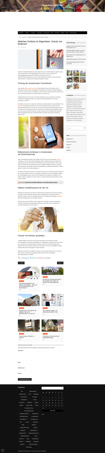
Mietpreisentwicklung (24, 427)
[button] (2, 450)
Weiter (59, 262)
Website (19, 373)
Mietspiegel (23, 430)
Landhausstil (35, 421)
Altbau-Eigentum (70, 110)
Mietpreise (34, 424)
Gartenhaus (29, 402)
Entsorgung (39, 32)
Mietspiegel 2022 (22, 433)
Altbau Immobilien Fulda (72, 112)
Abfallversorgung (71, 103)
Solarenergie (35, 441)
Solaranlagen (28, 441)
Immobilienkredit (34, 416)
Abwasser (81, 118)
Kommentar (20, 350)
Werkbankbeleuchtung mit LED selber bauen (76, 59)
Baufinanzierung (22, 394)
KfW (21, 421)
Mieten (23, 424)
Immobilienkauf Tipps (24, 416)
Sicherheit (57, 32)
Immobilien (59, 196)
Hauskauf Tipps (29, 405)
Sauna (28, 438)
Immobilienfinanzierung (28, 410)
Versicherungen (73, 32)
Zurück (22, 262)
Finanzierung (46, 32)
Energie (33, 32)
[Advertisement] (52, 22)
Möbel (36, 435)
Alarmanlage (79, 110)
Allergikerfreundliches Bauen (74, 104)
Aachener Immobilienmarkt (73, 108)
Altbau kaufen (74, 114)
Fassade (35, 399)
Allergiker (79, 106)
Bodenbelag (36, 394)
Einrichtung (35, 396)
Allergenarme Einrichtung (73, 99)
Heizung (36, 405)
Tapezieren (22, 444)
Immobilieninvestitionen (24, 413)
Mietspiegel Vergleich (25, 435)
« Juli (43, 414)
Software (62, 32)
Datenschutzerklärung (71, 141)
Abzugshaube (74, 116)
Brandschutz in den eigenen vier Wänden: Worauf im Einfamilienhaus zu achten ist (27, 312)
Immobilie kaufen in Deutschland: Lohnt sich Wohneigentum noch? (75, 47)
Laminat (27, 421)
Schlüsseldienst (35, 438)
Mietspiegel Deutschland (33, 433)
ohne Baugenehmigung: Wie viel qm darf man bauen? (75, 63)
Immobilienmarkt (23, 419)
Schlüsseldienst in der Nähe (30, 88)
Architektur (20, 32)
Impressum (68, 144)
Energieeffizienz (24, 399)
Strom (67, 32)
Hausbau (36, 402)
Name (19, 362)
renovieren (21, 438)
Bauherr (27, 32)
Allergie (83, 108)
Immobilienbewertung (29, 408)
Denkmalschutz (24, 396)
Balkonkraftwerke (32, 391)
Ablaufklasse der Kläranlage (73, 120)
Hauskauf (21, 405)
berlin (30, 394)
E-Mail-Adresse (21, 367)
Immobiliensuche (34, 419)
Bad (22, 391)
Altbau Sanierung (77, 101)
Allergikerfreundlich (71, 106)
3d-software (79, 103)
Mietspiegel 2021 (33, 430)
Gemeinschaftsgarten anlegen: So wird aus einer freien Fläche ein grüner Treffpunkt (75, 51)
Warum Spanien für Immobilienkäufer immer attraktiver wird (75, 55)
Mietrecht (35, 427)
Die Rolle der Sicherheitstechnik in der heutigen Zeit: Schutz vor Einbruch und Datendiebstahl (52, 281)
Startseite (68, 150)
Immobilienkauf (35, 413)
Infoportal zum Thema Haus (52, 5)
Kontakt (68, 147)
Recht (52, 32)
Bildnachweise (69, 138)
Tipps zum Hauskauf (33, 444)
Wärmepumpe (29, 447)
